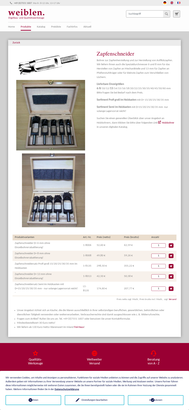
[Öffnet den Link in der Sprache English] (172, 2)
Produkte (26, 26)
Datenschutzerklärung (67, 389)
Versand (172, 299)
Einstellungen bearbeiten (94, 400)
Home (11, 26)
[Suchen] (166, 14)
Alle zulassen (155, 400)
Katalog (41, 26)
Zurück (16, 42)
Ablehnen (33, 400)
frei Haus (79, 327)
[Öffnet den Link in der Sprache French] (179, 2)
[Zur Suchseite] (176, 13)
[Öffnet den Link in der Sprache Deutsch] (165, 2)
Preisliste (56, 26)
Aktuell (87, 26)
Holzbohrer (168, 122)
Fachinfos (72, 26)
